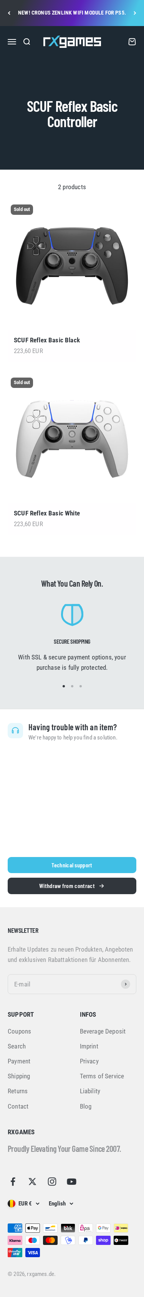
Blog (86, 1106)
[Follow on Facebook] (13, 1181)
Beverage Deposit (103, 1031)
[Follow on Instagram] (52, 1181)
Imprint (89, 1046)
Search (17, 1046)
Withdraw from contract (67, 885)
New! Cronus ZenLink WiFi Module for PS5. (72, 13)
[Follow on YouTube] (71, 1181)
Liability (90, 1091)
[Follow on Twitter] (32, 1181)
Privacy (89, 1061)
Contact (18, 1106)
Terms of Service (102, 1076)
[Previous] (9, 13)
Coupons (19, 1031)
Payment (19, 1061)
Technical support (71, 864)
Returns (18, 1091)
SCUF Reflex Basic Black (47, 340)
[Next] (135, 13)
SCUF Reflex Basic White (47, 513)
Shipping (19, 1076)
